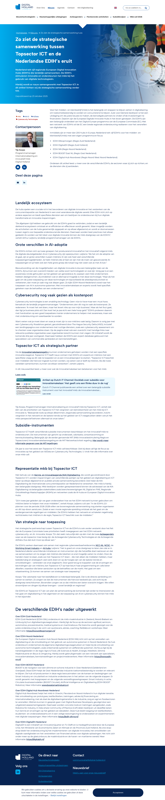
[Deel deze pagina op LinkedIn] (24, 182)
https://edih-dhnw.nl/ (68, 716)
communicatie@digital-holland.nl (89, 760)
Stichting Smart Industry (27, 548)
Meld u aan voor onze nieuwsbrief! (89, 773)
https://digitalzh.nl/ (35, 739)
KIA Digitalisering (85, 8)
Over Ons (41, 8)
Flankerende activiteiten (98, 17)
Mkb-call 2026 (136, 17)
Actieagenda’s (107, 534)
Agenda (61, 8)
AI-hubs (47, 548)
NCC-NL (100, 545)
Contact (71, 8)
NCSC (107, 545)
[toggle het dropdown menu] (37, 17)
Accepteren (118, 792)
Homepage (22, 33)
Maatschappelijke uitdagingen (53, 17)
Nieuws (51, 8)
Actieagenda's (76, 17)
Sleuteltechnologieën (25, 17)
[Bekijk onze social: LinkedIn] (17, 771)
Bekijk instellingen (59, 795)
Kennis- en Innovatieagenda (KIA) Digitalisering (57, 475)
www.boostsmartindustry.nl (55, 685)
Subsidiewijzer (119, 17)
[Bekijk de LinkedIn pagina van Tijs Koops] (24, 167)
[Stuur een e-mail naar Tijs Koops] (17, 167)
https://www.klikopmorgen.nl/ (40, 631)
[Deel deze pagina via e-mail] (17, 182)
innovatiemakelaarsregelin (35, 352)
